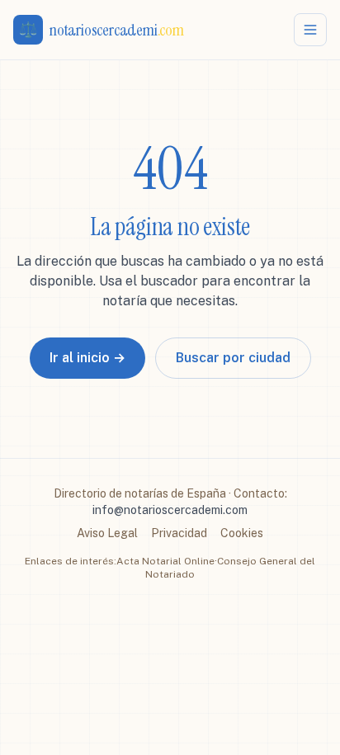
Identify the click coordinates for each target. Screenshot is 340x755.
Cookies (241, 533)
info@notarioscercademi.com (170, 510)
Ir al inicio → (87, 358)
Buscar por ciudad (233, 358)
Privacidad (179, 533)
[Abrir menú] (310, 29)
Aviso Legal (107, 533)
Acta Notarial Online (165, 561)
